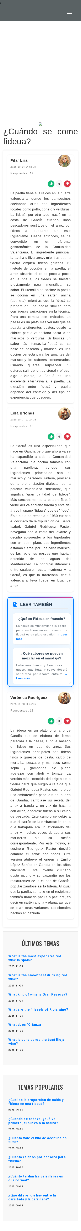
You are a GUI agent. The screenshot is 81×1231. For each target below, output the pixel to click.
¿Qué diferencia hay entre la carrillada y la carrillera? (32, 1197)
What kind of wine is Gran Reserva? (37, 994)
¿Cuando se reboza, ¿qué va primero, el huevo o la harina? (33, 1121)
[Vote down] (67, 183)
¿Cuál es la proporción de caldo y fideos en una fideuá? (36, 1102)
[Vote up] (51, 183)
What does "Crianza (24, 1025)
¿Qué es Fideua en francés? (41, 619)
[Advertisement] (40, 68)
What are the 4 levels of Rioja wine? (38, 1009)
